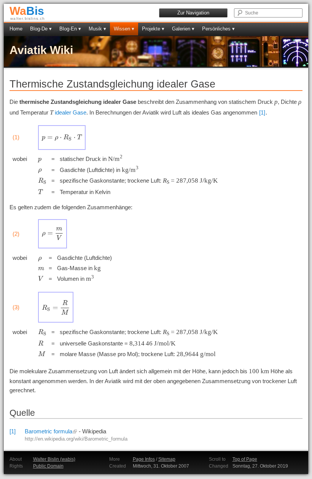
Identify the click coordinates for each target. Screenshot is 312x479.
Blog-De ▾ (41, 29)
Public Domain (48, 466)
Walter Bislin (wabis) (54, 459)
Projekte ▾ (153, 29)
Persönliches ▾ (218, 29)
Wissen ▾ (124, 29)
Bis (27, 11)
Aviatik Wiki (41, 50)
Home (16, 29)
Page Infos (144, 459)
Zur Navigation (193, 13)
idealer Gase (70, 112)
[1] (262, 112)
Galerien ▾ (183, 29)
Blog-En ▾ (70, 29)
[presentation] (62, 137)
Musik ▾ (97, 29)
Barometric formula (48, 431)
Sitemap (166, 459)
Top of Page (244, 459)
